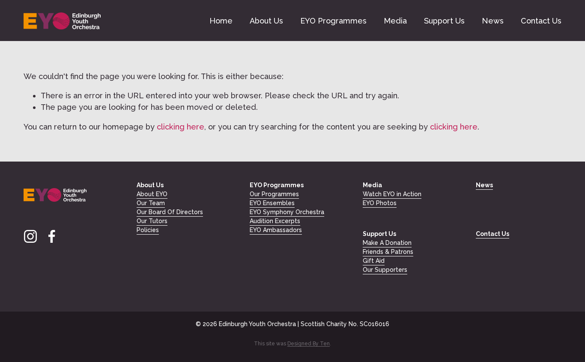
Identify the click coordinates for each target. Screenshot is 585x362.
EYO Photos (380, 203)
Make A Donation (387, 242)
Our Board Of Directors (170, 212)
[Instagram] (30, 236)
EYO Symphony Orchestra (287, 212)
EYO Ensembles (272, 203)
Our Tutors (152, 221)
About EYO (152, 194)
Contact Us (541, 20)
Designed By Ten (308, 344)
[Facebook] (52, 236)
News (493, 20)
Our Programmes (274, 194)
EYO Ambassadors (276, 230)
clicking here (180, 126)
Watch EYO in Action (392, 194)
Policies (148, 230)
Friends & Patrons (388, 251)
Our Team (151, 203)
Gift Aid (374, 260)
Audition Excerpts (275, 221)
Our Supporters (385, 269)
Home (221, 20)
